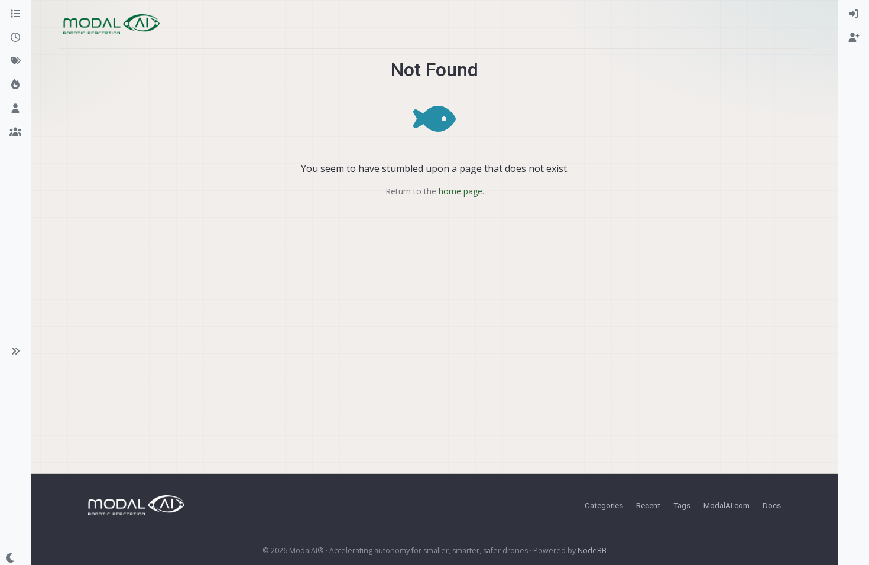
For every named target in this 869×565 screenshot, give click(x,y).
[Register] (853, 37)
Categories (604, 505)
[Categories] (15, 14)
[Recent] (15, 37)
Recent (648, 505)
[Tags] (15, 61)
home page (460, 191)
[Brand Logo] (111, 24)
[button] (15, 351)
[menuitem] (853, 14)
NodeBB (592, 550)
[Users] (15, 108)
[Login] (853, 14)
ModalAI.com (726, 505)
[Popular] (15, 85)
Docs (772, 505)
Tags (681, 505)
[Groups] (15, 132)
